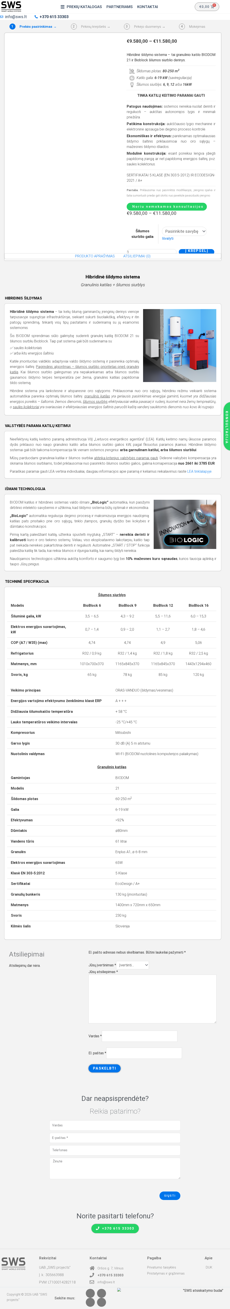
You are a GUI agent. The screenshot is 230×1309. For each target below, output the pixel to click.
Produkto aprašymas (95, 256)
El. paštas (97, 1053)
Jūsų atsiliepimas (103, 972)
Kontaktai (98, 1258)
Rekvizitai (47, 1258)
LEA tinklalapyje (199, 471)
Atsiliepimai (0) (136, 256)
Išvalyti (167, 238)
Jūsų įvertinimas (102, 965)
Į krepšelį (196, 251)
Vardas (95, 1036)
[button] (81, 6)
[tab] (95, 256)
